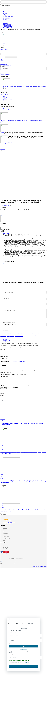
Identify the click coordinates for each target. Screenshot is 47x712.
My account (5, 7)
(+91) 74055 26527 (6, 519)
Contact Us (5, 14)
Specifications (5, 143)
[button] (0, 51)
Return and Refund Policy (8, 16)
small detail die (43, 334)
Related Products (6, 144)
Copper (18, 361)
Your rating (3, 376)
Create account (23, 666)
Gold (21, 361)
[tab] (25, 339)
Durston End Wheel (7, 20)
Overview (10, 142)
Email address (11, 654)
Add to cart (2, 149)
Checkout (2, 49)
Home (4, 96)
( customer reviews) (4, 205)
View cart (2, 132)
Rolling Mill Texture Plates (8, 25)
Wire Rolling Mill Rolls (7, 27)
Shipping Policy (6, 15)
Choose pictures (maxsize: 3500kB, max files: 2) (9, 387)
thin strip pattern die (10, 336)
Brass (15, 361)
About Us (5, 9)
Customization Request (7, 99)
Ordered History (6, 548)
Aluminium (12, 361)
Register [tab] (30, 623)
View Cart (6, 49)
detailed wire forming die (24, 333)
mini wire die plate (21, 334)
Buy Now (7, 229)
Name (2, 390)
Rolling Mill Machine (7, 24)
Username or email (12, 632)
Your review (3, 385)
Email (1, 393)
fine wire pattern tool (34, 333)
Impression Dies (6, 22)
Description (5, 339)
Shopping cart (5, 547)
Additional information (7, 340)
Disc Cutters (5, 13)
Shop (4, 12)
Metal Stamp (5, 23)
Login (4, 545)
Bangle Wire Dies (6, 18)
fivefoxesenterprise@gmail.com (9, 522)
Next (1, 122)
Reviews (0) (5, 341)
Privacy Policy (26, 662)
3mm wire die (16, 333)
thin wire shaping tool (19, 336)
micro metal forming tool (7, 334)
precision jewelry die (30, 334)
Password (11, 638)
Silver (24, 361)
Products (4, 98)
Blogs (4, 11)
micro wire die (15, 334)
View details (2, 197)
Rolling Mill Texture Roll (8, 26)
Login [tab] (16, 623)
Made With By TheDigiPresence (40, 566)
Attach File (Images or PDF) (9, 322)
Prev (1, 111)
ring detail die (37, 334)
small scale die (3, 336)
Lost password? (24, 649)
